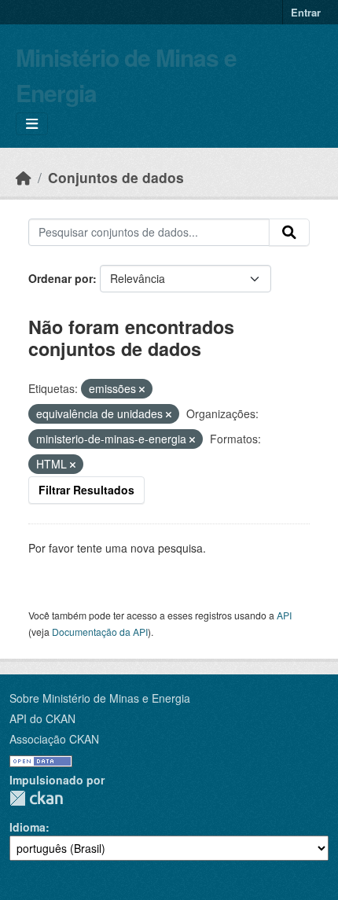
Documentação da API (100, 631)
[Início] (23, 177)
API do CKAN (42, 718)
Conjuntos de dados (116, 177)
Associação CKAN (54, 739)
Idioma (27, 827)
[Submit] (289, 233)
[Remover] (142, 389)
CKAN (36, 798)
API (284, 615)
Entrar (306, 12)
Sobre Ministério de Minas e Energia (99, 698)
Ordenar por (60, 278)
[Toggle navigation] (32, 123)
